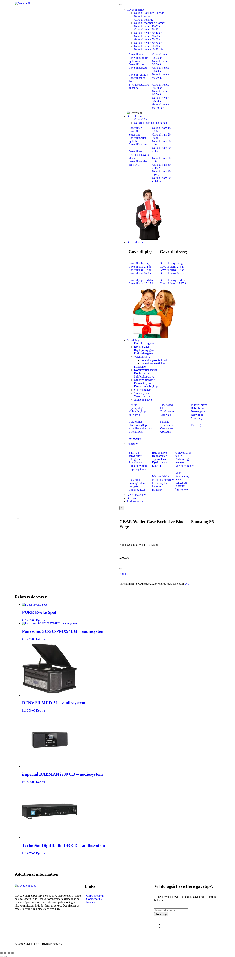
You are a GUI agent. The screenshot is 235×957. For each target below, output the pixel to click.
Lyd (187, 583)
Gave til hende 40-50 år (147, 36)
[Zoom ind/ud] (1, 953)
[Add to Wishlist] (120, 568)
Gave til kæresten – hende (149, 13)
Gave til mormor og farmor (149, 22)
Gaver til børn (135, 242)
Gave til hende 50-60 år (147, 39)
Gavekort (132, 498)
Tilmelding (161, 914)
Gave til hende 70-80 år (147, 46)
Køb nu (123, 573)
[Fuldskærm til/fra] (5, 953)
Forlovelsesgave (143, 353)
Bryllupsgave (141, 346)
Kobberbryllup (142, 373)
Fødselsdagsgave (144, 343)
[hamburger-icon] (120, 4)
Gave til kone (142, 16)
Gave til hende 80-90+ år (148, 49)
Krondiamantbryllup (146, 386)
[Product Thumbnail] (18, 518)
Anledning (133, 340)
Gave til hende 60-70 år (147, 42)
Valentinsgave (142, 356)
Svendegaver (141, 393)
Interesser (132, 443)
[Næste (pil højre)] (5, 956)
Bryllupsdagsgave (144, 350)
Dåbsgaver (140, 366)
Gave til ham (134, 116)
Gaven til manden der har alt (150, 122)
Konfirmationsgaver (145, 369)
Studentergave (142, 389)
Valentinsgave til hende (154, 360)
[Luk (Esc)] (12, 953)
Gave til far (140, 119)
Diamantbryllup (143, 383)
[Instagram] (163, 927)
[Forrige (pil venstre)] (1, 956)
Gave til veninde (143, 19)
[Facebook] (163, 924)
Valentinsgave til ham (153, 363)
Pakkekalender (135, 501)
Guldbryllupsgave (144, 379)
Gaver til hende (135, 9)
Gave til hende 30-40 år (147, 32)
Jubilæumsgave (143, 399)
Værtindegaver (142, 396)
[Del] (8, 953)
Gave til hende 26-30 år (147, 29)
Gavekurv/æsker (136, 494)
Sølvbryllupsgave (144, 376)
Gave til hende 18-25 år (147, 26)
